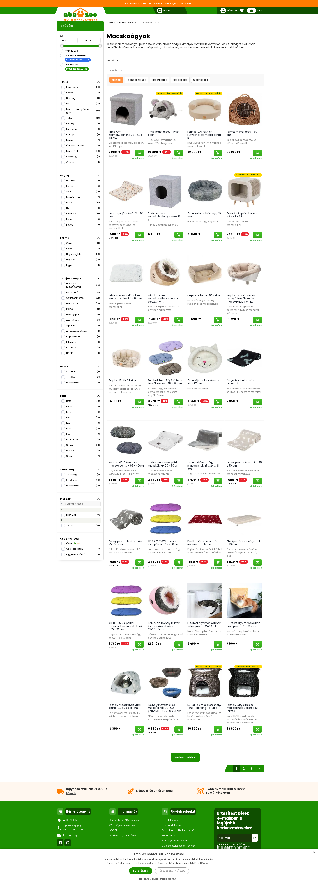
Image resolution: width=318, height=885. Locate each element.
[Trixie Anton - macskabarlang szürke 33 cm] (165, 190)
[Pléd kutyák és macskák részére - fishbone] (205, 518)
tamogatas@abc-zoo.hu (77, 835)
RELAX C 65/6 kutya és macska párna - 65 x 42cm (126, 464)
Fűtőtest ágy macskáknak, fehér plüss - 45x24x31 (204, 624)
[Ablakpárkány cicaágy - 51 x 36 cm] (244, 518)
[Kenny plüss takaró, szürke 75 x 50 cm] (126, 518)
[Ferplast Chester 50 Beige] (205, 272)
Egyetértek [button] (140, 870)
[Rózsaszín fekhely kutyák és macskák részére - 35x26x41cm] (165, 600)
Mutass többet (185, 757)
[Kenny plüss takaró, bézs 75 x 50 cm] (244, 440)
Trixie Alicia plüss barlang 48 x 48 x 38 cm (242, 215)
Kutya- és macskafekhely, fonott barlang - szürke (204, 706)
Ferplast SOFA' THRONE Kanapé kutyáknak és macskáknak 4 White (241, 299)
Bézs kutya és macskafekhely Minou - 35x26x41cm (163, 299)
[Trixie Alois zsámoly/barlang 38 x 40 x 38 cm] (126, 109)
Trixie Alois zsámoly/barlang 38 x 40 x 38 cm (125, 135)
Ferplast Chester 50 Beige (203, 295)
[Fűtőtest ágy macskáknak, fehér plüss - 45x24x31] (205, 600)
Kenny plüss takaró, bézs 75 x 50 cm (244, 464)
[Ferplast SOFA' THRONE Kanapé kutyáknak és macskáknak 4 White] (244, 272)
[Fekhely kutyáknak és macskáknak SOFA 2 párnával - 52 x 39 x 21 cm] (165, 682)
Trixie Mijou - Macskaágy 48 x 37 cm (203, 382)
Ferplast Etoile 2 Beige (122, 380)
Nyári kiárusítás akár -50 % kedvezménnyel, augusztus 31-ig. (159, 3)
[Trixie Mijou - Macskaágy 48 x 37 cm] (205, 357)
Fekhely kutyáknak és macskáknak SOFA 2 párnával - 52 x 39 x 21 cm (164, 708)
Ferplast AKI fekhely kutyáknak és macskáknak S (204, 135)
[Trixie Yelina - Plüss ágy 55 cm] (205, 190)
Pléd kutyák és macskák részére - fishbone (202, 542)
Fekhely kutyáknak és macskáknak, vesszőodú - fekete (243, 708)
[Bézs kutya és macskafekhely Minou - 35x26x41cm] (165, 272)
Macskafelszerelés (150, 22)
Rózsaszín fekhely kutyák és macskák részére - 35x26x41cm (164, 626)
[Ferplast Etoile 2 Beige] (126, 357)
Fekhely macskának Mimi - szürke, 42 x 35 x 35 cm (126, 706)
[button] (159, 879)
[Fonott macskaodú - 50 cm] (244, 109)
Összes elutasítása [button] (172, 870)
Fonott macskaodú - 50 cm (242, 133)
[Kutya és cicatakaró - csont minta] (244, 357)
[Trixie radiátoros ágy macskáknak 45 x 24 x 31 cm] (205, 440)
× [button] (313, 852)
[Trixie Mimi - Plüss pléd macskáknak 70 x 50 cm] (165, 440)
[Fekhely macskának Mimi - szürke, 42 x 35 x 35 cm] (126, 682)
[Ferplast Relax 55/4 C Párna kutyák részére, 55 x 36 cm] (165, 357)
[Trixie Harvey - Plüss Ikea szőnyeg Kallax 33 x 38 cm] (126, 272)
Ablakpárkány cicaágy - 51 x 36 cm (243, 542)
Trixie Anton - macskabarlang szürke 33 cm (164, 216)
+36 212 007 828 (72, 826)
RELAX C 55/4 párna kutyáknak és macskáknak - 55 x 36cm (125, 626)
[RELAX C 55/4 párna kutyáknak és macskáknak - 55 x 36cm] (126, 600)
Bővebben (205, 863)
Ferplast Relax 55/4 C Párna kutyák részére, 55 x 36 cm (165, 382)
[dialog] (159, 867)
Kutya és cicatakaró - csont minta (240, 382)
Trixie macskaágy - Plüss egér (164, 133)
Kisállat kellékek (127, 22)
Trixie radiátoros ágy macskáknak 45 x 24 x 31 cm (203, 466)
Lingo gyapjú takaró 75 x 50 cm (126, 215)
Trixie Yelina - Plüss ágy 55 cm (204, 215)
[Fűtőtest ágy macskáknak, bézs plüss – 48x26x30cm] (244, 600)
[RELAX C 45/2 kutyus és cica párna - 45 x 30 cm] (165, 518)
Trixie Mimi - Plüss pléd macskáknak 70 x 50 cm (163, 464)
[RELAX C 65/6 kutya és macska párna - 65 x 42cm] (126, 440)
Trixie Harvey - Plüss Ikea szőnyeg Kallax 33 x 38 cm (125, 297)
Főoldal (111, 22)
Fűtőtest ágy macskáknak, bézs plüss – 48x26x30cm (243, 624)
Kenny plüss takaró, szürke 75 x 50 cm (125, 542)
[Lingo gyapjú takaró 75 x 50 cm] (126, 190)
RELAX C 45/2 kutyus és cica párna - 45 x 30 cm (163, 542)
